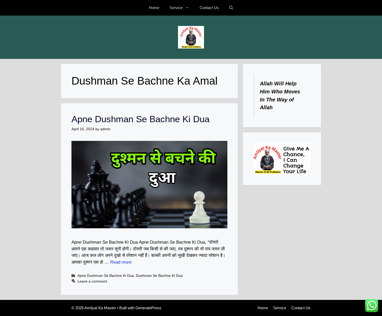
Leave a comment (92, 281)
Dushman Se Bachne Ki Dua (159, 275)
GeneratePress (148, 308)
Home (154, 7)
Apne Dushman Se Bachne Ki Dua (140, 119)
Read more (120, 262)
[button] (231, 8)
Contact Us (209, 7)
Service (176, 7)
